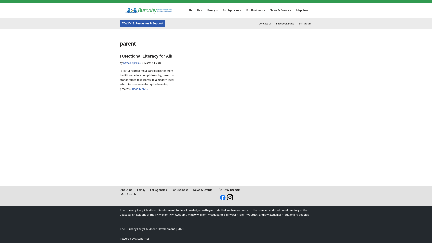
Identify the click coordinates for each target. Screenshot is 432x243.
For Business (180, 190)
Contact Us (265, 23)
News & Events (202, 190)
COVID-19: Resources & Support (142, 23)
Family (141, 190)
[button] (201, 10)
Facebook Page (285, 23)
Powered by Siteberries (135, 238)
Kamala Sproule (132, 62)
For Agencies (158, 190)
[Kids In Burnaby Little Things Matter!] (148, 10)
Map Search (304, 10)
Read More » (140, 89)
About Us (126, 190)
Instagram (305, 23)
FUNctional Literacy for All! (146, 56)
